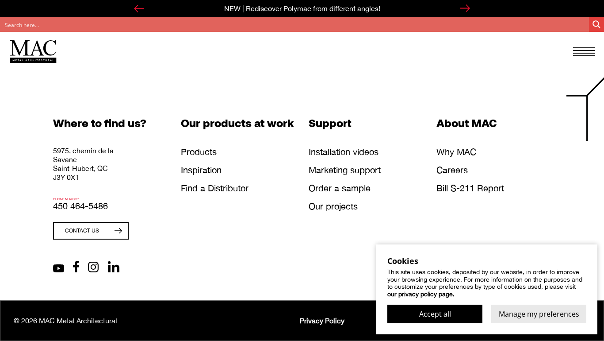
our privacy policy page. (421, 294)
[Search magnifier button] (596, 24)
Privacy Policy (322, 321)
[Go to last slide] (139, 8)
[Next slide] (465, 8)
